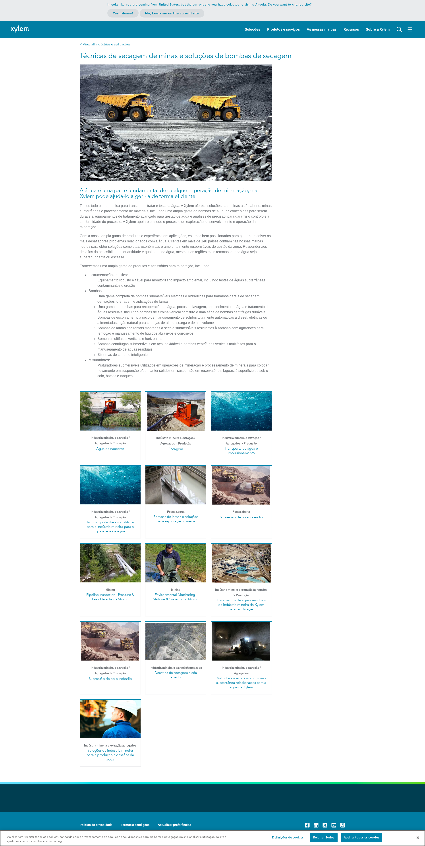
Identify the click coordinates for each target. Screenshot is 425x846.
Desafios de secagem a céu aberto (176, 675)
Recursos (351, 29)
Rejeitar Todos (323, 837)
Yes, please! (123, 13)
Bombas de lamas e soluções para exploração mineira (175, 519)
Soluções (252, 29)
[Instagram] (342, 825)
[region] (212, 838)
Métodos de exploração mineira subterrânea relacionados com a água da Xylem (241, 682)
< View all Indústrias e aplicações (105, 44)
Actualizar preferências (174, 825)
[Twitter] (325, 825)
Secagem (175, 449)
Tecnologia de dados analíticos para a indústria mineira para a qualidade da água (110, 526)
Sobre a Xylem (378, 29)
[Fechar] (418, 837)
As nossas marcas (321, 29)
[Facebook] (307, 825)
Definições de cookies (288, 837)
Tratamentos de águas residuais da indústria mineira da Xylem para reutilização (241, 604)
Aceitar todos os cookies (361, 837)
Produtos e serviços (283, 29)
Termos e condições (135, 825)
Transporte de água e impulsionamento (241, 450)
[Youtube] (333, 825)
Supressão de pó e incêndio (241, 517)
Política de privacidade (96, 825)
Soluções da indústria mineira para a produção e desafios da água (110, 754)
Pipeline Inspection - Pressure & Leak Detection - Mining (110, 597)
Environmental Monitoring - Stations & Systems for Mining (176, 597)
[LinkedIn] (316, 825)
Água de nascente (110, 448)
